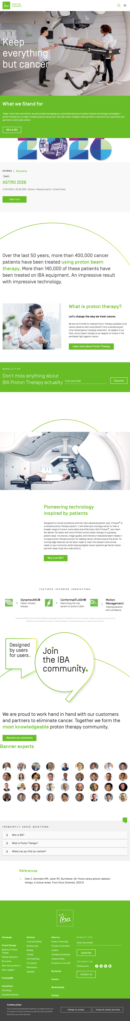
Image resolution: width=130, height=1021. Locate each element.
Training (30, 954)
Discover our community (19, 738)
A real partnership (34, 942)
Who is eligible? (8, 970)
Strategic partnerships (60, 954)
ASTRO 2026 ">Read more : (65, 175)
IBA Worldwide (57, 987)
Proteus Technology (59, 942)
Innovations (7, 986)
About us (55, 937)
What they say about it (11, 966)
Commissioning (33, 959)
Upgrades (31, 972)
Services (31, 937)
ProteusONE (7, 978)
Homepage (7, 937)
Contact (55, 995)
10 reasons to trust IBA (60, 963)
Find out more (22, 603)
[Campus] (65, 918)
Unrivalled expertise (10, 995)
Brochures (56, 971)
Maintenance (32, 967)
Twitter (105, 966)
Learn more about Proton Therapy (91, 346)
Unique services (57, 959)
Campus (54, 950)
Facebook (96, 966)
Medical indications (10, 957)
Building (30, 950)
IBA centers (7, 961)
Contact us (86, 974)
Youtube (110, 966)
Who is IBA (12, 129)
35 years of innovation (60, 946)
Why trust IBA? (56, 558)
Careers (55, 979)
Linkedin (101, 966)
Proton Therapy (9, 945)
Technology (6, 990)
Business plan (32, 946)
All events (21, 171)
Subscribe (119, 380)
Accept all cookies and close (108, 1010)
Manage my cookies (76, 1010)
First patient (32, 963)
